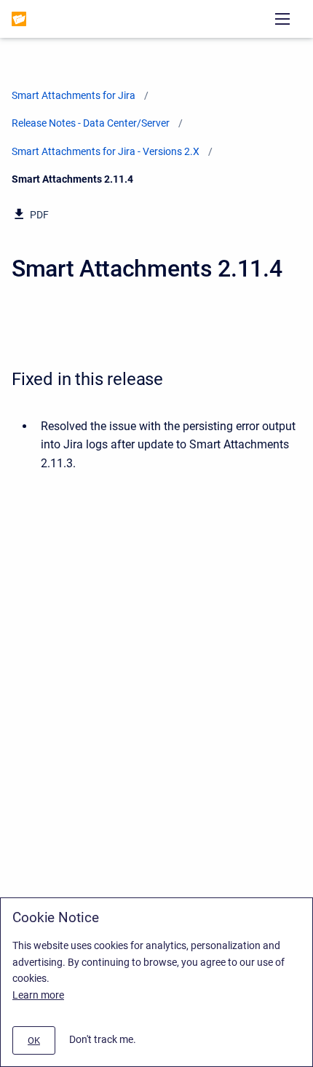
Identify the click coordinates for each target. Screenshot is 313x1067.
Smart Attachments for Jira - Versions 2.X (105, 151)
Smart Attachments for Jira (73, 95)
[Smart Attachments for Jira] (19, 19)
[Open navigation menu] (282, 19)
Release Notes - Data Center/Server (91, 123)
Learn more (38, 995)
